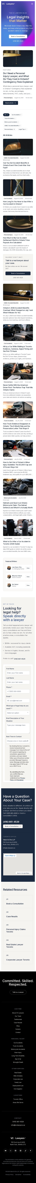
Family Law (18, 1082)
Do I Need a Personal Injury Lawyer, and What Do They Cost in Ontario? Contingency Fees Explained (18, 77)
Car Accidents (16, 114)
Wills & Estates (18, 1076)
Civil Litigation (18, 1089)
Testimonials (18, 1019)
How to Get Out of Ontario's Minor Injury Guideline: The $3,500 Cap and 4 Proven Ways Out (17, 464)
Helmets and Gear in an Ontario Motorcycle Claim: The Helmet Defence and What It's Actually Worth (18, 505)
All (6, 114)
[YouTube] (5, 1151)
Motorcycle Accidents (11, 122)
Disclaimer (18, 1174)
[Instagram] (10, 1151)
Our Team (18, 1016)
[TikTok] (25, 1151)
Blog (18, 1026)
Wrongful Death (18, 1062)
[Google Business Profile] (30, 1151)
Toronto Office (18, 1099)
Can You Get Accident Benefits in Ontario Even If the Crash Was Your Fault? (16, 165)
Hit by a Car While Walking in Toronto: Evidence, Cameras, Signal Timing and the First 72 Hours (18, 348)
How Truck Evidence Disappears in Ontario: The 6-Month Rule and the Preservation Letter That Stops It (16, 426)
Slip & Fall (18, 1059)
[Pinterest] (20, 1151)
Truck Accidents (10, 118)
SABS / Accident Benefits (12, 125)
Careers (18, 1029)
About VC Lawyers (18, 1013)
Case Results (18, 1022)
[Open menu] (32, 4)
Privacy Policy (9, 1174)
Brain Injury (18, 1052)
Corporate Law (18, 1079)
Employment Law (18, 1085)
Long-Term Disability (18, 1056)
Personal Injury (8, 97)
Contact (18, 1032)
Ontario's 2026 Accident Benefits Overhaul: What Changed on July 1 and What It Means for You (18, 310)
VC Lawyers (18, 1138)
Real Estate (18, 1072)
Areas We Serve (18, 1102)
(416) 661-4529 (12, 813)
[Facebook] (15, 1151)
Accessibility (26, 1174)
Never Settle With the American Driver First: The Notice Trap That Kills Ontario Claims (18, 387)
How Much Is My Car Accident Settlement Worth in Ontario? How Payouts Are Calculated (16, 240)
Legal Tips (22, 129)
